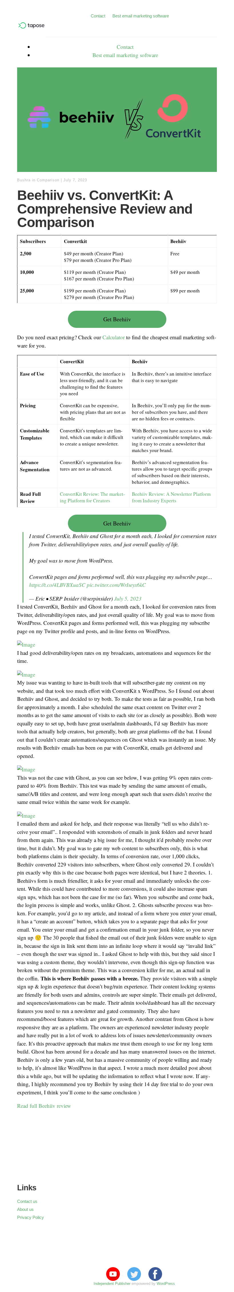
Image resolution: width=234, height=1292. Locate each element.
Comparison (48, 180)
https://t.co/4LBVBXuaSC (57, 584)
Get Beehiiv (117, 319)
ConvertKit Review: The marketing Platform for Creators (92, 497)
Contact (98, 15)
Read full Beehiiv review (44, 1105)
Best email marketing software (140, 15)
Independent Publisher (112, 1283)
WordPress (166, 1283)
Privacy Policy (30, 1217)
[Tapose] (31, 27)
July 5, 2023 (128, 598)
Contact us (27, 1201)
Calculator (113, 337)
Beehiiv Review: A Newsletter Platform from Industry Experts (171, 497)
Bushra (24, 180)
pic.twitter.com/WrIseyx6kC (116, 584)
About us (25, 1209)
